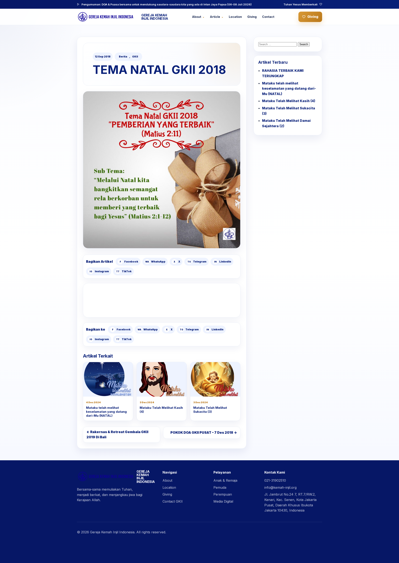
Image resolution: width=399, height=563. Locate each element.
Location (235, 16)
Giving (252, 16)
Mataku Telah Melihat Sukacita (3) (210, 410)
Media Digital (223, 501)
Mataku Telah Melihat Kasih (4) (161, 410)
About (196, 16)
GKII (135, 56)
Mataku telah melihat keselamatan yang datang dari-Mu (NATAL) (106, 412)
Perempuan (222, 494)
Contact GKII (173, 501)
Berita (123, 56)
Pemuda (219, 487)
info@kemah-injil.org (280, 487)
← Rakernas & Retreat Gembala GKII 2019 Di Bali (117, 434)
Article (215, 16)
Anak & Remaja (225, 480)
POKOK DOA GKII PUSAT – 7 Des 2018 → (203, 432)
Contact (268, 16)
